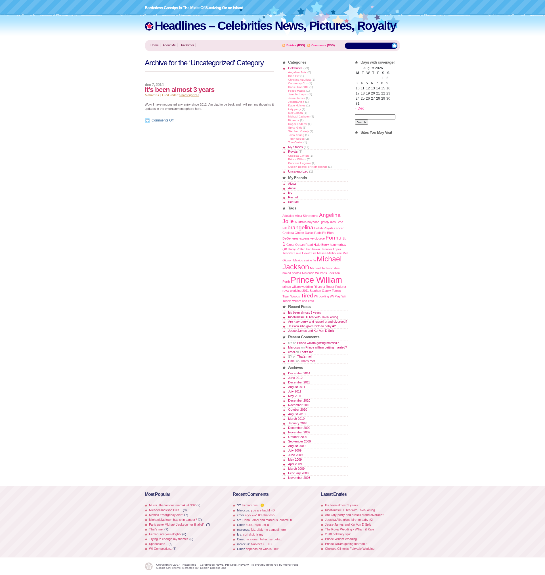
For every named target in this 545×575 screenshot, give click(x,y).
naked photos (291, 273)
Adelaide (288, 215)
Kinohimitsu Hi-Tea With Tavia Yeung (313, 317)
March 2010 (296, 418)
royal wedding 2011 (295, 290)
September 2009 (299, 441)
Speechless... (158, 543)
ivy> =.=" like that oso (259, 515)
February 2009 (298, 473)
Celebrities (295, 68)
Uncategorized (189, 94)
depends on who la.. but (262, 549)
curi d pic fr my (253, 534)
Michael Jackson (299, 116)
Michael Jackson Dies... (165, 510)
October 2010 (297, 409)
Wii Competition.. (160, 548)
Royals (293, 151)
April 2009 (295, 464)
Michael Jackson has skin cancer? (173, 519)
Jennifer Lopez (298, 94)
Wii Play (335, 296)
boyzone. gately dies (321, 222)
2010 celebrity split (338, 534)
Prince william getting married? (318, 343)
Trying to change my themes (168, 539)
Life (313, 253)
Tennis (336, 290)
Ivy (290, 192)
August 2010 (296, 414)
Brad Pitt (293, 75)
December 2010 (299, 400)
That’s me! (307, 352)
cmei (291, 352)
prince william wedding (297, 286)
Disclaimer (187, 45)
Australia (301, 222)
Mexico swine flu (304, 260)
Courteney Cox (298, 83)
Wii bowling (321, 296)
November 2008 (299, 477)
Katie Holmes (296, 105)
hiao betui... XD (261, 544)
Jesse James (296, 98)
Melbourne (334, 253)
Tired (307, 296)
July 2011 (294, 391)
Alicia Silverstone (306, 215)
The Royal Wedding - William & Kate (349, 529)
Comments (318, 45)
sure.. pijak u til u (257, 524)
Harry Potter (296, 249)
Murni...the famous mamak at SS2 (172, 505)
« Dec (359, 108)
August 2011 (296, 387)
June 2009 (295, 455)
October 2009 (297, 436)
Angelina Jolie (297, 72)
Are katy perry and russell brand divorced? (317, 321)
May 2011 (294, 396)
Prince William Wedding (341, 539)
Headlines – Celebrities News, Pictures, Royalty (275, 25)
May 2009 (295, 459)
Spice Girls (295, 127)
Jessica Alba (296, 101)
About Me (169, 45)
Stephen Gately (298, 131)
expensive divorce (312, 238)
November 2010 (299, 405)
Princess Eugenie (299, 163)
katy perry (294, 109)
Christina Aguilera (299, 79)
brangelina (300, 227)
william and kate (303, 301)
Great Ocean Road (299, 244)
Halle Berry (321, 244)
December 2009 (299, 427)
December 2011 (299, 382)
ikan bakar (313, 249)
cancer (339, 228)
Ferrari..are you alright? (165, 534)
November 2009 (299, 432)
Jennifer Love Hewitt (296, 253)
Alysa (292, 183)
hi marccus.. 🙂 (253, 505)
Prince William (297, 159)
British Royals (323, 228)
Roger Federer (297, 123)
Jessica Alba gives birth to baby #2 (312, 326)
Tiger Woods (296, 138)
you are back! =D (263, 510)
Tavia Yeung (296, 135)
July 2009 (294, 450)
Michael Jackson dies (325, 268)
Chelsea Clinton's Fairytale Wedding (349, 548)
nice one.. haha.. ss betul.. (264, 539)
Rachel (293, 197)
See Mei (293, 201)
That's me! (156, 529)
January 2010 (297, 423)
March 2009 (296, 468)
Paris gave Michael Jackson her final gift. (177, 524)
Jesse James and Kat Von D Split (311, 330)
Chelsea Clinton (298, 155)
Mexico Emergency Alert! (166, 515)
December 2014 (299, 373)
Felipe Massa (296, 90)
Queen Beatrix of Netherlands (307, 166)
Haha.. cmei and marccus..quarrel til (267, 520)
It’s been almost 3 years (179, 89)
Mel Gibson (295, 112)
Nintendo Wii (310, 273)
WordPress (291, 564)
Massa (321, 253)
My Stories (295, 147)
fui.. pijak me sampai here (268, 529)
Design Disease (210, 567)
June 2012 (295, 377)
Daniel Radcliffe (298, 87)
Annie (292, 188)
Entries (291, 45)
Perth (286, 281)
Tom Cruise (295, 142)
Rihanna (293, 120)
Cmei (291, 361)
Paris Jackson (330, 273)
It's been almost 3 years (341, 505)
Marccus (294, 347)
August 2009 (296, 446)
